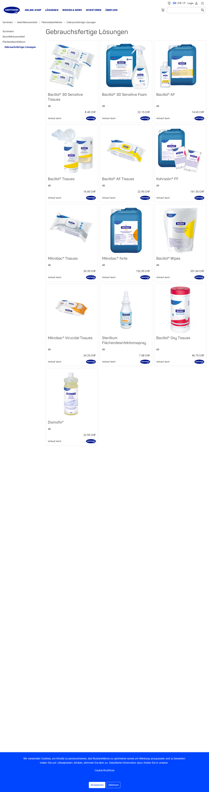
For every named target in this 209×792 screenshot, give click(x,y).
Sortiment (8, 22)
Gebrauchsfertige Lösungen (81, 22)
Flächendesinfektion (52, 22)
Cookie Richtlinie (104, 770)
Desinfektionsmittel (27, 22)
